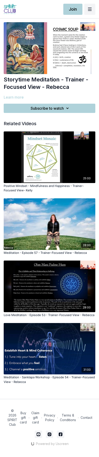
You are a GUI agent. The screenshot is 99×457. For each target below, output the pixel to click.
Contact (86, 418)
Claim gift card (35, 417)
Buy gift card (23, 417)
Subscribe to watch (47, 108)
